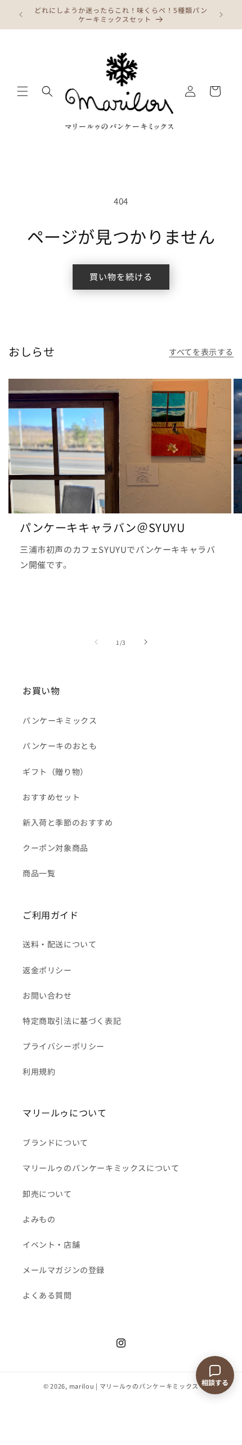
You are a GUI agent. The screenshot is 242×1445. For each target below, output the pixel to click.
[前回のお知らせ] (20, 14)
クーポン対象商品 (55, 847)
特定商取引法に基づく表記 (72, 1020)
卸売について (47, 1193)
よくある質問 (47, 1295)
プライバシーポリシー (64, 1046)
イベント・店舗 (51, 1244)
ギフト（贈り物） (55, 771)
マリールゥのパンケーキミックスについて (101, 1167)
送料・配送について (59, 944)
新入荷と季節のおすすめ (68, 822)
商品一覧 (39, 873)
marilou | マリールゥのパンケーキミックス (134, 1385)
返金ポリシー (47, 970)
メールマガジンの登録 (64, 1269)
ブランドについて (55, 1142)
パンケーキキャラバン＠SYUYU (102, 527)
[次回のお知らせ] (221, 14)
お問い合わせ (47, 995)
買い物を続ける (121, 276)
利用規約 (39, 1071)
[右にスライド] (145, 642)
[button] (22, 91)
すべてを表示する (201, 351)
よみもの (39, 1219)
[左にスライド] (96, 642)
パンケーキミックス (60, 720)
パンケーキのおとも (60, 745)
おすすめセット (51, 797)
